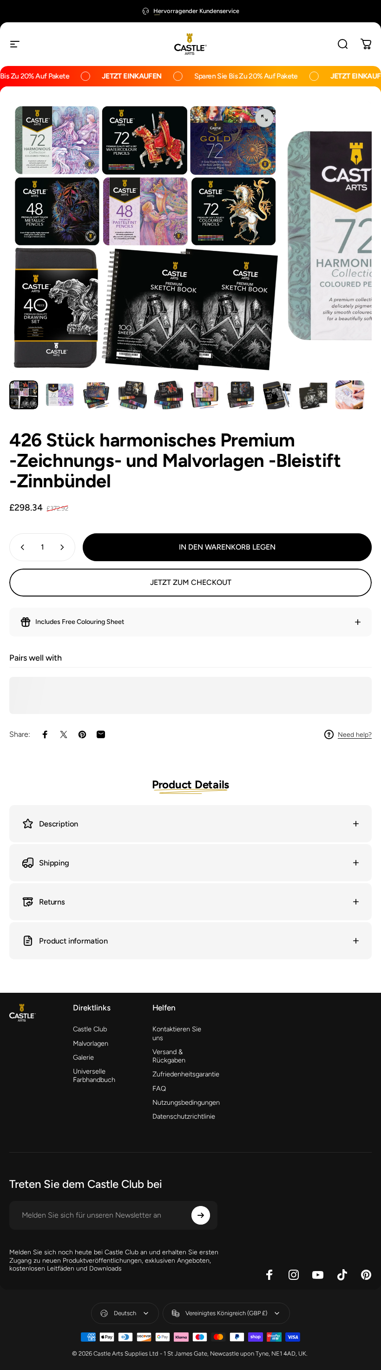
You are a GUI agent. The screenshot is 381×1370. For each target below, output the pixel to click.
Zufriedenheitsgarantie (185, 1074)
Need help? (355, 735)
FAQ (159, 1088)
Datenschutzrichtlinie (183, 1116)
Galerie (83, 1057)
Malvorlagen (90, 1043)
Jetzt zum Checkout (190, 582)
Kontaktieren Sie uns (176, 1033)
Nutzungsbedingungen (186, 1102)
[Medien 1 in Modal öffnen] (264, 118)
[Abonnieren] (200, 1215)
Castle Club (90, 1029)
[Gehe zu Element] (23, 394)
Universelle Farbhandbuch (94, 1075)
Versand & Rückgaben (168, 1056)
